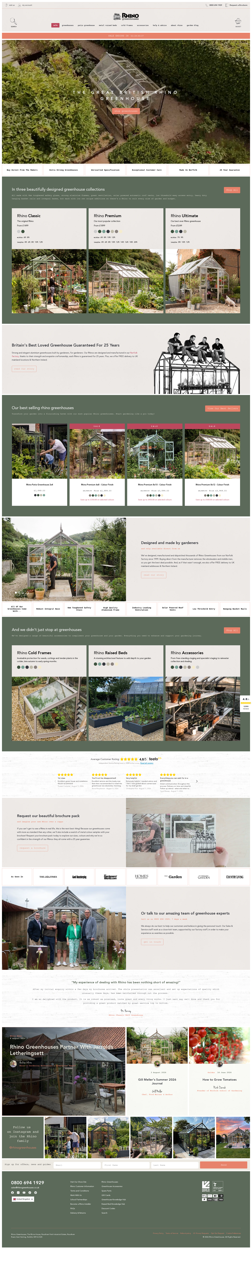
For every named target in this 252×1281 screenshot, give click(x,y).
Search (104, 1213)
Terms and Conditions (79, 1191)
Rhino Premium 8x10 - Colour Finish (155, 485)
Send (224, 1165)
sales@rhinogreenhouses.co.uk (25, 1187)
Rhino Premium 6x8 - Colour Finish (97, 485)
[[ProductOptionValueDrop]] (35, 495)
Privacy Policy (158, 1233)
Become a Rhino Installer (80, 1204)
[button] (13, 23)
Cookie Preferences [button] (233, 1233)
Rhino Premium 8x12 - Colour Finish (212, 485)
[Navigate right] (196, 781)
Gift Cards (106, 1195)
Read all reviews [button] (146, 763)
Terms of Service (172, 1233)
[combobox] (23, 1199)
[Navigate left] (55, 781)
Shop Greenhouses (126, 111)
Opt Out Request (217, 1233)
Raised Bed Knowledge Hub (113, 1204)
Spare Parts (106, 1191)
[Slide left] (10, 592)
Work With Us (76, 1195)
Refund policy (185, 1233)
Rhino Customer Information (82, 1186)
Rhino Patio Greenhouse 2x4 (39, 485)
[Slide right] (28, 592)
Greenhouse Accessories (112, 1186)
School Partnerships (78, 1199)
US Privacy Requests (201, 1233)
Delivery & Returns (78, 1213)
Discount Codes (108, 1208)
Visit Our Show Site (78, 1182)
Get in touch (152, 942)
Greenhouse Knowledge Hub (114, 1199)
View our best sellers (223, 408)
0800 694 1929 (27, 1182)
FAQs (72, 1208)
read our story (24, 368)
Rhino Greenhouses (110, 1182)
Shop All (232, 190)
